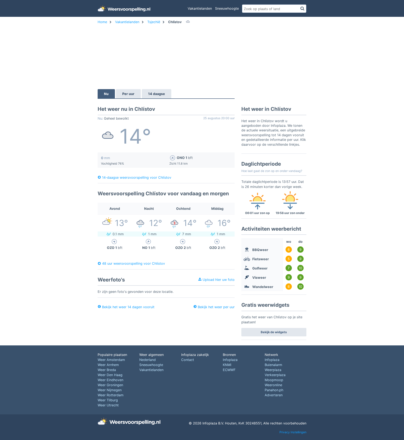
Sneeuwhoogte (227, 8)
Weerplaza (273, 370)
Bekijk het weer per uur (216, 307)
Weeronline (273, 385)
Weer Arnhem (108, 365)
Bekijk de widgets (274, 332)
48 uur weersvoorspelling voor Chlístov (133, 263)
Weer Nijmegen (110, 390)
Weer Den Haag (110, 375)
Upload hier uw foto (218, 279)
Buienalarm (273, 365)
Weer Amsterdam (111, 360)
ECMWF (229, 370)
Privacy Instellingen (292, 432)
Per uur (128, 94)
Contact (187, 360)
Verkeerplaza (275, 375)
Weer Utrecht (108, 405)
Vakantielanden (200, 8)
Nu (106, 94)
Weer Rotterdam (111, 395)
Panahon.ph (274, 390)
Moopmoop (274, 380)
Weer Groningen (110, 385)
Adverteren (274, 395)
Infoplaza (230, 360)
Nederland (147, 360)
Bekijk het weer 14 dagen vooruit (128, 307)
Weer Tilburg (108, 400)
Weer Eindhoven (110, 380)
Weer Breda (107, 370)
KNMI (227, 365)
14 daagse (156, 94)
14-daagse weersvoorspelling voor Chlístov (136, 177)
